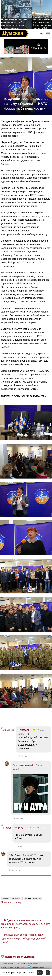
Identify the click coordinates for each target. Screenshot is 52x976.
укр (41, 33)
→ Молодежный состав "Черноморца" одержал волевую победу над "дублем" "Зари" (23, 938)
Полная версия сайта (10, 964)
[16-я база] (3, 855)
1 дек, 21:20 (32, 827)
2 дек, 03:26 (29, 855)
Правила (6, 902)
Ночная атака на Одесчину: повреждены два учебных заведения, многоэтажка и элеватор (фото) (14, 23)
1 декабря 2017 (17, 94)
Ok (39, 972)
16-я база (14, 855)
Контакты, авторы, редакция (13, 967)
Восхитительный (23, 765)
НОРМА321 (24, 730)
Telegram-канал (38, 967)
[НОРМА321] (7, 730)
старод (18, 827)
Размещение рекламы (30, 964)
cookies (29, 972)
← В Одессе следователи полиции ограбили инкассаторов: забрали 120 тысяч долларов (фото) (26, 924)
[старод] (6, 828)
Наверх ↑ (19, 902)
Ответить (23, 756)
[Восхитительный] (7, 765)
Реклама (26, 55)
